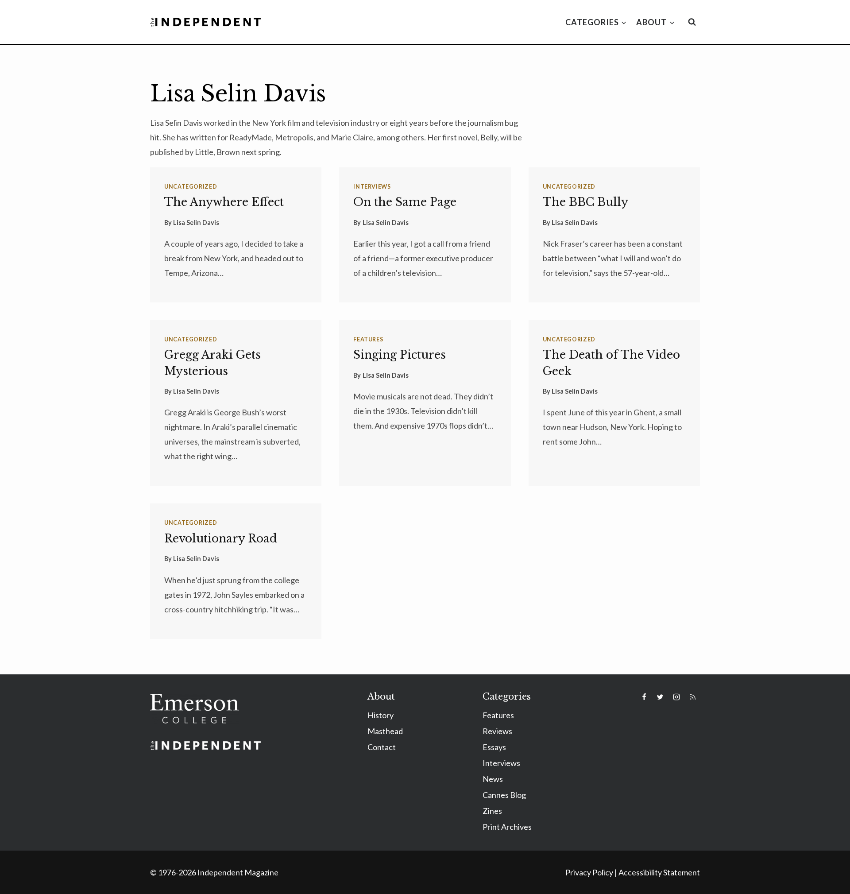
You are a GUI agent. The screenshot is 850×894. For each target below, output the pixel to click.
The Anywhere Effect (224, 202)
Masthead (385, 731)
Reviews (497, 731)
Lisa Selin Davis (196, 222)
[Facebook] (644, 697)
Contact (381, 747)
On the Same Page (404, 202)
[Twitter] (660, 697)
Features (368, 339)
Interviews (371, 186)
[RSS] (693, 697)
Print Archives (507, 827)
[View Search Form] (692, 22)
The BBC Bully (585, 202)
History (380, 715)
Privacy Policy (589, 872)
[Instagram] (676, 697)
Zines (492, 811)
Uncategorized (190, 186)
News (493, 779)
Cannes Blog (504, 795)
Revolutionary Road (220, 539)
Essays (494, 747)
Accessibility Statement (659, 872)
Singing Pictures (399, 355)
